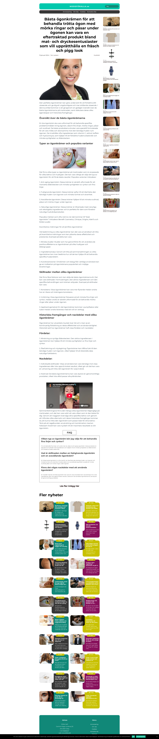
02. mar (60, 597)
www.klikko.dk (66, 733)
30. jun (91, 540)
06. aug (91, 692)
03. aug (60, 521)
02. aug (91, 521)
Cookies (82, 12)
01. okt (91, 673)
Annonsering (67, 12)
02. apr (91, 559)
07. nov (91, 654)
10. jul (60, 540)
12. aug (60, 502)
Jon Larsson (54, 55)
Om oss (76, 12)
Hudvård (97, 55)
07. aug (91, 502)
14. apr (60, 559)
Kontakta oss (91, 12)
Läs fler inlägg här (69, 486)
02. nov (60, 673)
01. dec (60, 654)
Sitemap (94, 734)
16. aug (60, 692)
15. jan (60, 635)
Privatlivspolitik (141, 736)
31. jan (60, 616)
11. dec (91, 635)
